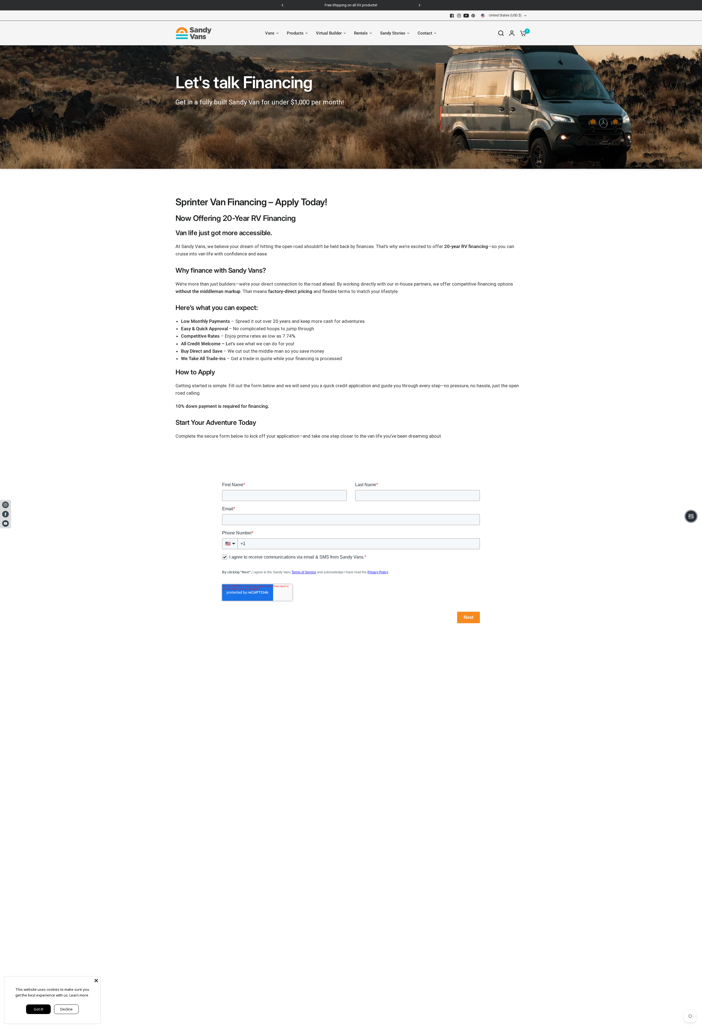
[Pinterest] (473, 15)
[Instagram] (459, 15)
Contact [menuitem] (425, 33)
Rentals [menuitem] (361, 33)
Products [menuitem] (295, 33)
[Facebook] (451, 15)
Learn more (78, 995)
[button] (691, 516)
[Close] (96, 980)
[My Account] (511, 33)
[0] (521, 33)
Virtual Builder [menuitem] (329, 33)
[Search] (501, 33)
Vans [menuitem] (269, 33)
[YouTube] (466, 15)
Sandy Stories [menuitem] (392, 33)
